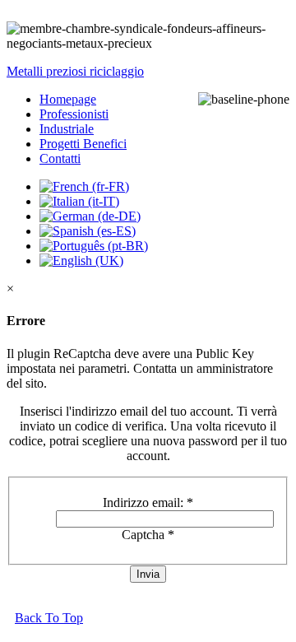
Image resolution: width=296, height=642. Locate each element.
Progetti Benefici (83, 144)
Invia (148, 574)
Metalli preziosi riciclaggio (75, 71)
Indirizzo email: (148, 502)
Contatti (60, 158)
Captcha (148, 535)
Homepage (67, 99)
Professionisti (74, 114)
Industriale (66, 129)
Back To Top (49, 618)
